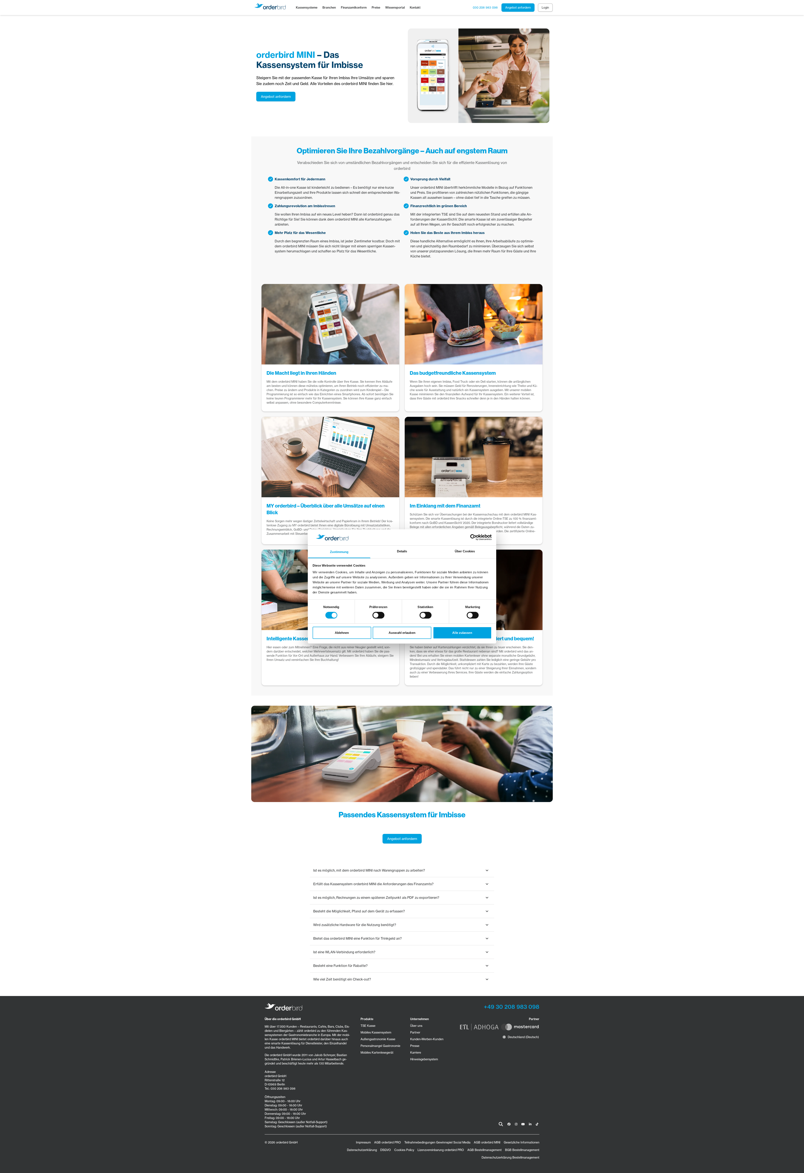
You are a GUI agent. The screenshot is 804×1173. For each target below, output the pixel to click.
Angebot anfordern (518, 7)
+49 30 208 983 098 (511, 1006)
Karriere (415, 1052)
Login (545, 7)
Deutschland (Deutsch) (523, 1037)
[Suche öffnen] (500, 1124)
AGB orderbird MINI (487, 1142)
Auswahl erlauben (402, 632)
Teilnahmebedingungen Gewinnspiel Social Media (437, 1142)
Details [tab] (402, 551)
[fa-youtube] (523, 1124)
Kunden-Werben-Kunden (426, 1039)
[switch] (378, 615)
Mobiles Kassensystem (376, 1032)
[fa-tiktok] (537, 1124)
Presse (414, 1046)
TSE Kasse (368, 1026)
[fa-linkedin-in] (530, 1124)
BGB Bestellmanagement (522, 1150)
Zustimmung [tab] (339, 552)
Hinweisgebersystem (424, 1059)
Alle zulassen (462, 632)
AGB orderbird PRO (387, 1142)
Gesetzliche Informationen (521, 1142)
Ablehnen (342, 632)
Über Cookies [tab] (465, 551)
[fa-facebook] (509, 1124)
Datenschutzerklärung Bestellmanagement (510, 1157)
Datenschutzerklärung (362, 1150)
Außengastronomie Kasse (378, 1039)
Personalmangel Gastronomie (380, 1046)
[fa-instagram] (516, 1124)
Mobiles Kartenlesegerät (377, 1052)
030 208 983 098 (485, 7)
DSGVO (385, 1150)
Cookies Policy (404, 1150)
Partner (415, 1032)
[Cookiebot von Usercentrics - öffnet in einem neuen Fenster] (473, 537)
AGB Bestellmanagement (484, 1150)
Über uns (416, 1026)
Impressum (363, 1142)
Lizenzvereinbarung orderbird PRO (440, 1150)
